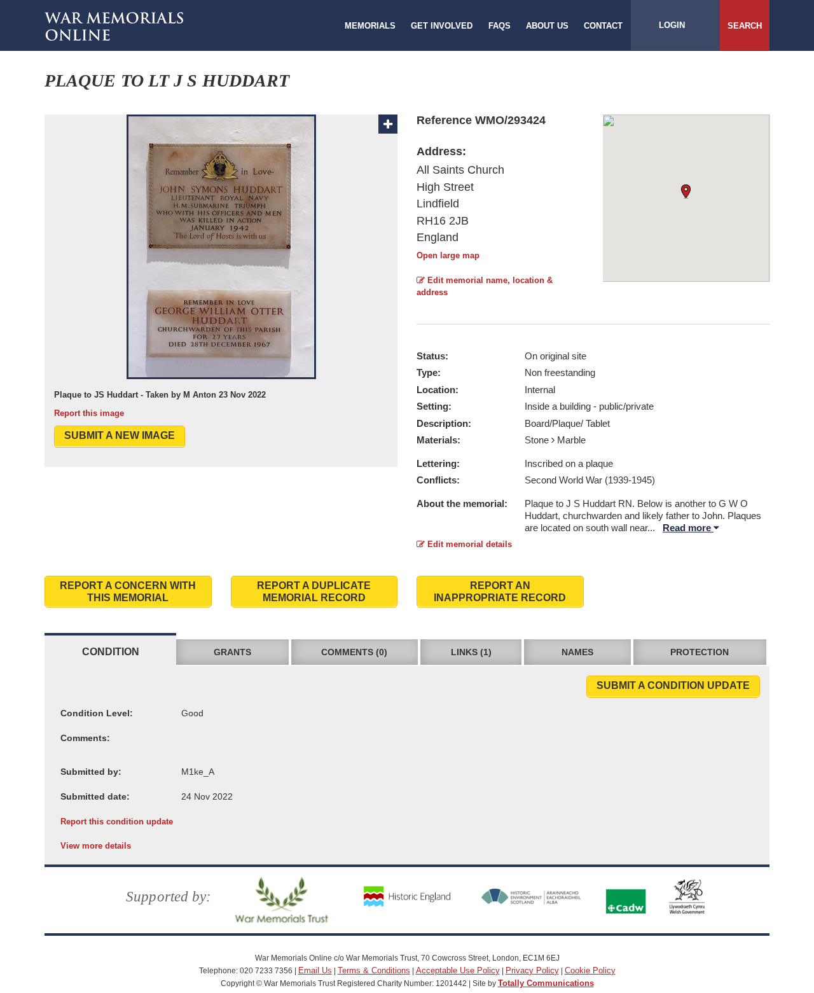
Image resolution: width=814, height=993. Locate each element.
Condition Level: (96, 713)
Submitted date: (95, 796)
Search (745, 26)
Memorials (370, 26)
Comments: (85, 738)
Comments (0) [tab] (354, 652)
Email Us (315, 970)
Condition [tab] (110, 651)
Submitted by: (90, 772)
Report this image (89, 413)
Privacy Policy (532, 970)
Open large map (448, 255)
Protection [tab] (699, 652)
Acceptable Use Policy (458, 970)
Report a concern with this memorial (128, 591)
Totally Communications (546, 983)
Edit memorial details (468, 544)
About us (547, 26)
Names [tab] (577, 652)
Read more (688, 527)
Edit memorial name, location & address (485, 286)
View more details (95, 846)
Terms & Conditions (374, 970)
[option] (221, 267)
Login (672, 25)
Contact (603, 26)
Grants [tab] (232, 652)
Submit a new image (119, 435)
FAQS (499, 26)
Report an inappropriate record (500, 591)
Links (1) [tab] (471, 652)
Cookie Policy (590, 970)
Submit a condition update (673, 685)
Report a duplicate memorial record (314, 591)
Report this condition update (116, 821)
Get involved (442, 26)
